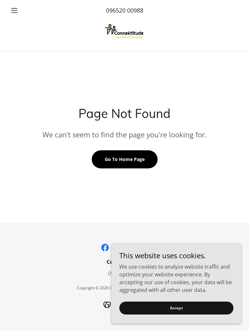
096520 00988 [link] (124, 10)
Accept (176, 308)
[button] (25, 10)
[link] (124, 32)
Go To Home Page (125, 159)
